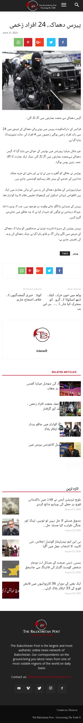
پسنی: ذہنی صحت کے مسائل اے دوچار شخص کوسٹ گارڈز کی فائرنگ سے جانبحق (53, 565)
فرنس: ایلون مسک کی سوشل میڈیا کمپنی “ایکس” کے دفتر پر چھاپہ (53, 386)
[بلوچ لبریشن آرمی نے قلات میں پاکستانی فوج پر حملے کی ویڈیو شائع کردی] (10, 506)
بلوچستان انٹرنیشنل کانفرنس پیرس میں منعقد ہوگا (55, 447)
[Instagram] (50, 689)
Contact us (62, 710)
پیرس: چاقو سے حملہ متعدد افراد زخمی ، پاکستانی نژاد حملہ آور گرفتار (54, 406)
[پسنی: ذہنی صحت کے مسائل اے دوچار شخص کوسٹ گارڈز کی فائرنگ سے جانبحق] (10, 569)
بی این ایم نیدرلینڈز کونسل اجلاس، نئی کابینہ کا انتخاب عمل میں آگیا (55, 544)
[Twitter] (39, 689)
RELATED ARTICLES (64, 372)
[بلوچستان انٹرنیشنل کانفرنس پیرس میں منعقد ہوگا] (70, 449)
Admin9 (41, 351)
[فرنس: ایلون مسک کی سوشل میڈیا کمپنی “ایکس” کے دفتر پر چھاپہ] (70, 388)
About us (72, 710)
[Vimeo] (28, 689)
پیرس (75, 253)
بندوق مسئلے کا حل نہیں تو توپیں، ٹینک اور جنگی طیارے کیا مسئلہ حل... (52, 523)
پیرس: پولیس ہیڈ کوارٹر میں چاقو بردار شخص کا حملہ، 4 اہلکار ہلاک (55, 426)
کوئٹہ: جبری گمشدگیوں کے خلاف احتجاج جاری (24, 297)
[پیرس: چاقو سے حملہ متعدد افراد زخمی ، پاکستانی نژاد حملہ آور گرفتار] (70, 409)
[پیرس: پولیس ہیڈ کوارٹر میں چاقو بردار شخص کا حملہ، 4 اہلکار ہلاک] (70, 429)
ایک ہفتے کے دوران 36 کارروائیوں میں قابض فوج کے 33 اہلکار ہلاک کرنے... (52, 586)
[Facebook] (62, 689)
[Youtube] (19, 689)
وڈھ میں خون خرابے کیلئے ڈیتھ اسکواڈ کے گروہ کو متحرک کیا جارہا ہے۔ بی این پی (62, 301)
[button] (77, 5)
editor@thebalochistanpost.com (50, 677)
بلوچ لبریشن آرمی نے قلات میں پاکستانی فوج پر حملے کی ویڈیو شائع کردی (54, 502)
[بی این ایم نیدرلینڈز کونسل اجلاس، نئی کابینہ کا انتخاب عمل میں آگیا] (10, 548)
